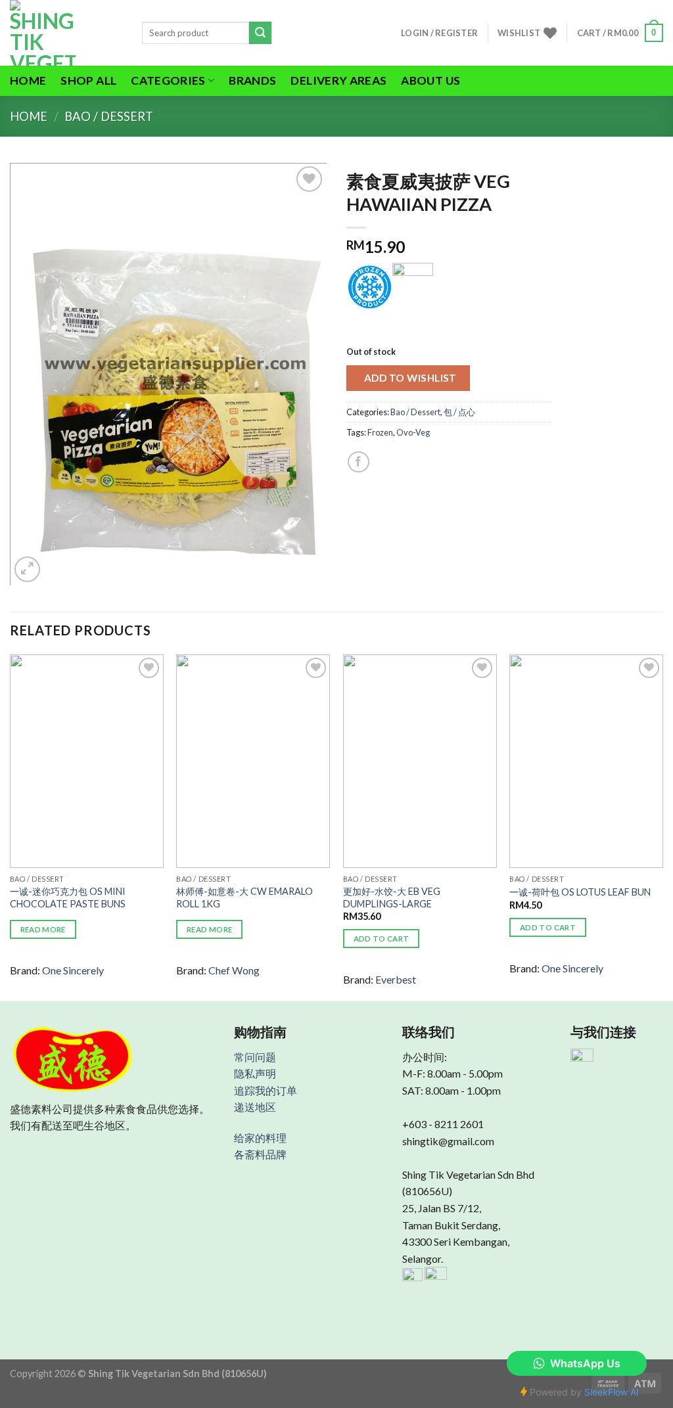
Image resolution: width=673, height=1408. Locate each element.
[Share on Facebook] (358, 462)
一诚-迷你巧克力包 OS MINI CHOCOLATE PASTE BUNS (68, 897)
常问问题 (255, 1057)
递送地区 (255, 1107)
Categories (168, 80)
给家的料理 (260, 1137)
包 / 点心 (459, 412)
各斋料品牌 (260, 1154)
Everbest (395, 979)
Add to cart (381, 938)
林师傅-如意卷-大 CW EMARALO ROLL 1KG (244, 897)
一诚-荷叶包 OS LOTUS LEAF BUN (580, 891)
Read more (43, 929)
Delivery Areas (338, 80)
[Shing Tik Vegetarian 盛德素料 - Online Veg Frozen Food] (66, 33)
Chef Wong (234, 970)
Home (28, 80)
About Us (430, 80)
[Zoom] (27, 569)
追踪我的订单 (265, 1090)
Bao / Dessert (108, 116)
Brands (252, 80)
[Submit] (260, 33)
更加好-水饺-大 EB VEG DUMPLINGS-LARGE (391, 897)
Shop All (88, 80)
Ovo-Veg (413, 432)
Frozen (380, 432)
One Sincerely (73, 970)
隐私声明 (255, 1073)
